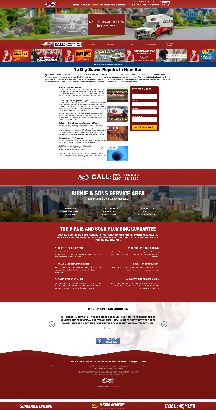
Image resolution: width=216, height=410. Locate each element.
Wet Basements (119, 5)
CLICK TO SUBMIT (144, 127)
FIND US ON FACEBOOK (111, 340)
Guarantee (155, 5)
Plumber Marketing (114, 386)
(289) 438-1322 (126, 179)
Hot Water (104, 5)
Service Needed (151, 44)
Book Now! (166, 2)
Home (76, 5)
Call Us (165, 5)
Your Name (92, 44)
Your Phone (110, 44)
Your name (135, 93)
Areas (146, 5)
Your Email (130, 44)
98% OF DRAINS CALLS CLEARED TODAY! (108, 64)
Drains (94, 5)
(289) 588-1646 (126, 175)
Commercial (135, 5)
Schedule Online (169, 44)
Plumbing (85, 5)
